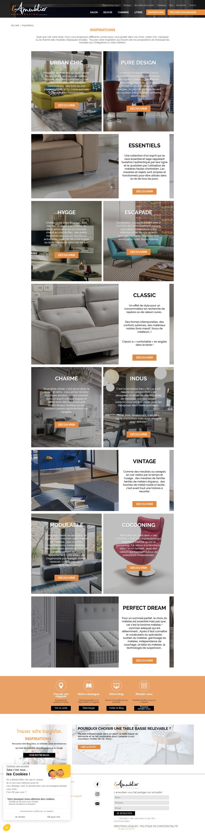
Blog (171, 5)
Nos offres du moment (144, 5)
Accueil (15, 25)
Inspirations (156, 12)
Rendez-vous (144, 694)
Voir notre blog (39, 755)
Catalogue (161, 5)
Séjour (107, 12)
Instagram (97, 794)
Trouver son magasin (182, 12)
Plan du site (126, 829)
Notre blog (116, 694)
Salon (94, 12)
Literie (138, 12)
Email (97, 803)
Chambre (123, 12)
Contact (192, 5)
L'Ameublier (29, 8)
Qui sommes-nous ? (111, 5)
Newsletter (181, 5)
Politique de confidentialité (159, 826)
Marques (127, 5)
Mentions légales (126, 826)
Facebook (97, 784)
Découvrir (66, 105)
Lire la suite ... (89, 747)
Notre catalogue (88, 694)
